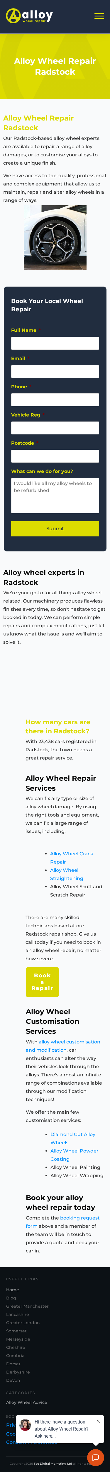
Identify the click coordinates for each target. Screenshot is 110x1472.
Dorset (13, 1363)
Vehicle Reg (28, 415)
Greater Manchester (27, 1306)
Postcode (24, 443)
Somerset (16, 1331)
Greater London (23, 1322)
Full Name (26, 330)
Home (12, 1289)
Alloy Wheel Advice (26, 1402)
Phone (21, 386)
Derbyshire (18, 1372)
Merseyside (18, 1339)
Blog (11, 1298)
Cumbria (15, 1355)
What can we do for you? (42, 471)
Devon (13, 1380)
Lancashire (17, 1314)
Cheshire (15, 1347)
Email (20, 358)
